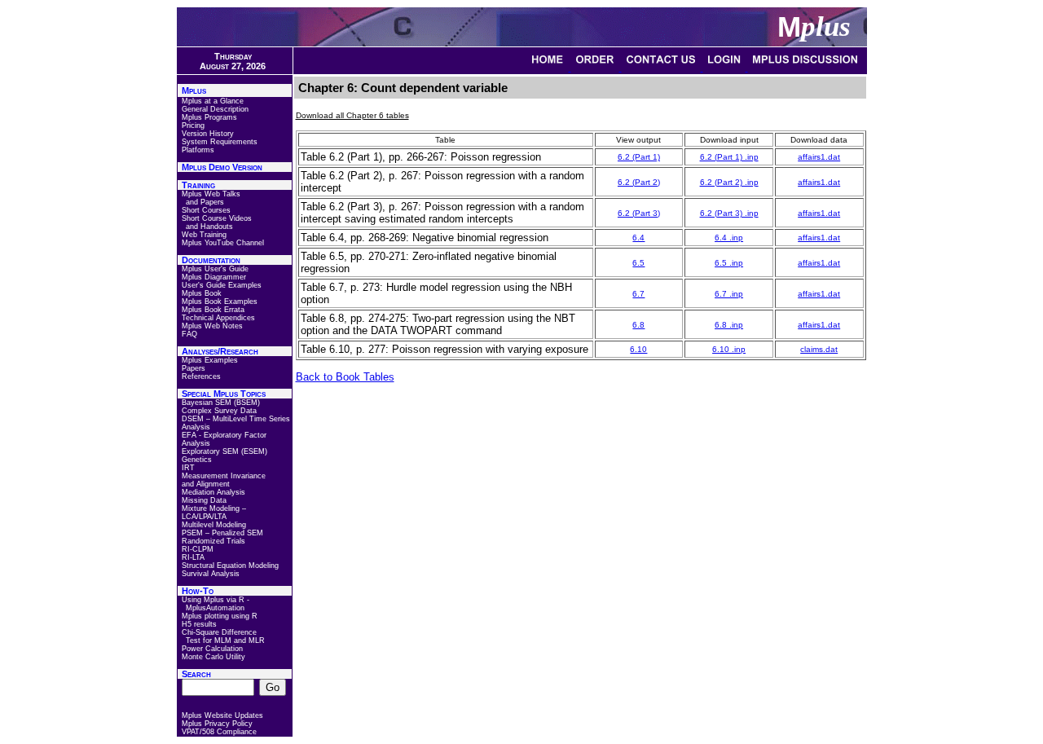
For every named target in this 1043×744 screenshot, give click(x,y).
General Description (215, 109)
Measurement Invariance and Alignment (224, 480)
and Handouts (209, 226)
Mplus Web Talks (211, 194)
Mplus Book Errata (213, 310)
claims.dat (819, 349)
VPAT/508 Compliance (219, 732)
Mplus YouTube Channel (223, 243)
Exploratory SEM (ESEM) (224, 451)
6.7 (638, 293)
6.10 (638, 349)
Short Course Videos (217, 218)
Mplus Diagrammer (214, 277)
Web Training (204, 235)
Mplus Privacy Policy (217, 724)
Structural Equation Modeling (230, 565)
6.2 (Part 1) (639, 156)
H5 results (199, 624)
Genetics (197, 460)
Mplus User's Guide (215, 269)
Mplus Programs (209, 117)
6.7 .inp (729, 293)
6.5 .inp (729, 262)
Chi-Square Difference (219, 632)
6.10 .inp (729, 349)
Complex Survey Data (219, 411)
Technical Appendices (218, 318)
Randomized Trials (213, 541)
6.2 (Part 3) (639, 213)
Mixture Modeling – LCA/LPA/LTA (214, 512)
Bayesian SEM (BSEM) (221, 402)
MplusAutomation (215, 608)
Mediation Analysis (213, 492)
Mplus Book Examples (219, 301)
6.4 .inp (729, 237)
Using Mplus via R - (215, 600)
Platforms (198, 150)
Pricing (193, 125)
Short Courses (206, 210)
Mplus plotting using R (219, 616)
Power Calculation (212, 649)
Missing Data (204, 500)
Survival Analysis (211, 574)
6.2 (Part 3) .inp (729, 213)
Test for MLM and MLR (225, 640)
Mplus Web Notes (212, 326)
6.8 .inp (729, 324)
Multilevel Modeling (214, 525)
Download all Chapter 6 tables (352, 115)
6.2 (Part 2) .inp (729, 182)
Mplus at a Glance (213, 101)
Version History (208, 134)
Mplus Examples (210, 360)
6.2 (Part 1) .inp (729, 156)
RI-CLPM (197, 549)
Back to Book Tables (345, 377)
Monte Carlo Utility (213, 657)
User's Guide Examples (222, 285)
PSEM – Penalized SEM (222, 533)
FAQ (189, 334)
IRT (188, 468)
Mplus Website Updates (222, 715)
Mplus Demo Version (222, 167)
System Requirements (219, 142)
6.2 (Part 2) (639, 182)
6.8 (638, 324)
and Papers (205, 202)
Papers (193, 368)
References (201, 376)
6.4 (638, 237)
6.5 (638, 262)
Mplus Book (202, 293)
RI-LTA (193, 557)
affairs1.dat (819, 156)
